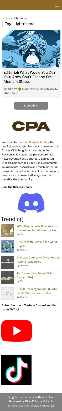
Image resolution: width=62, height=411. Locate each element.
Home (6, 18)
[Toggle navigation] (57, 5)
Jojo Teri (24, 250)
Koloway (37, 401)
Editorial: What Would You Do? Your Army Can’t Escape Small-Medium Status (30, 77)
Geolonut (24, 266)
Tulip (22, 234)
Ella (21, 281)
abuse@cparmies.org (44, 406)
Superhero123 (31, 89)
